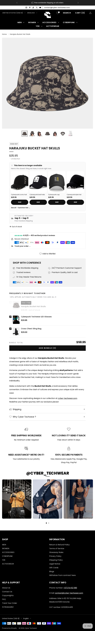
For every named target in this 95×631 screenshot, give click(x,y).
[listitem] (47, 3)
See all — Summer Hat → (20, 208)
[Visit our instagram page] (26, 7)
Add (19, 202)
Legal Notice (54, 564)
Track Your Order (9, 603)
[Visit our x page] (36, 7)
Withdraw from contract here (62, 575)
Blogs (51, 571)
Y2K (38, 26)
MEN (19, 22)
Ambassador (8, 607)
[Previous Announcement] (16, 2)
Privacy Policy (55, 556)
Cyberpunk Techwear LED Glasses (36, 317)
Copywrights (8, 595)
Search (67, 12)
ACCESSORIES (49, 22)
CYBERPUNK (69, 22)
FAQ (4, 599)
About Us (6, 588)
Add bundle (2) (47, 348)
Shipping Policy (56, 560)
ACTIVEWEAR (52, 26)
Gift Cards (53, 567)
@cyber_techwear (47, 473)
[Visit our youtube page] (40, 7)
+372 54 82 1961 (70, 588)
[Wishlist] (57, 13)
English (31, 13)
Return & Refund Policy (59, 544)
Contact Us (7, 591)
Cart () (80, 12)
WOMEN (32, 22)
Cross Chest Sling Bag (31, 329)
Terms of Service (56, 548)
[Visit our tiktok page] (33, 7)
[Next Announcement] (78, 2)
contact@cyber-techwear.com (57, 7)
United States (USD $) (12, 13)
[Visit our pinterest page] (30, 7)
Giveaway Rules (56, 552)
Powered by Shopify (9, 628)
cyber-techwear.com (67, 398)
